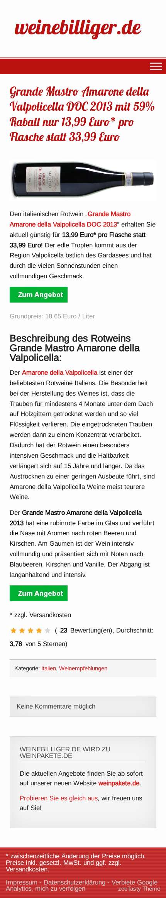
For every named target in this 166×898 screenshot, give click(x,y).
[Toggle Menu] (156, 66)
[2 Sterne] (22, 630)
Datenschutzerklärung (74, 882)
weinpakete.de (118, 783)
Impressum (21, 882)
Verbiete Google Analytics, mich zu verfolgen (82, 886)
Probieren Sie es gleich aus (59, 798)
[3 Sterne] (30, 630)
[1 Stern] (13, 630)
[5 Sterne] (47, 630)
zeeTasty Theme (139, 888)
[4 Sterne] (39, 630)
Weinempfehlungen (83, 668)
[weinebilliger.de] (82, 41)
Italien (48, 668)
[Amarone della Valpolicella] (39, 300)
